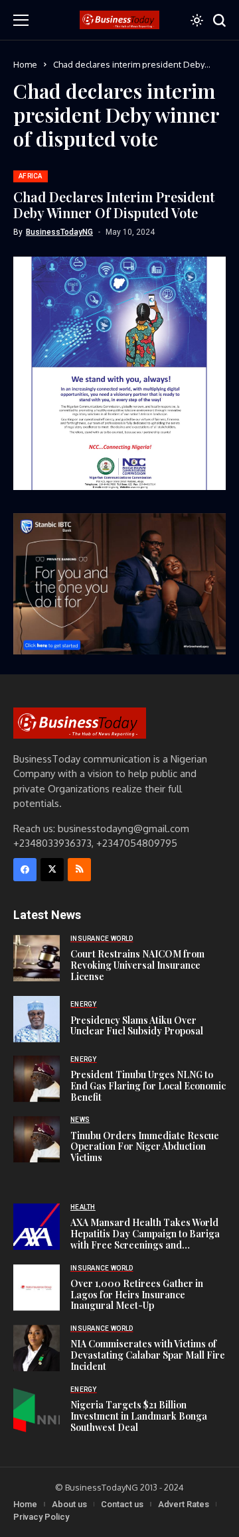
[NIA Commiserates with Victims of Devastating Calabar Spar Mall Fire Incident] (36, 1348)
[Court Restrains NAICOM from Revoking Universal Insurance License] (36, 958)
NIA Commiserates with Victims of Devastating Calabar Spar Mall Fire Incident (147, 1355)
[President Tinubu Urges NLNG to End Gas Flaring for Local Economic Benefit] (36, 1079)
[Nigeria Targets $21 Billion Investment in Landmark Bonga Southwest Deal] (36, 1409)
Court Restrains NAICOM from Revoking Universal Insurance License (137, 965)
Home (25, 64)
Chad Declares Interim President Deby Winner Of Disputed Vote (113, 204)
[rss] (79, 869)
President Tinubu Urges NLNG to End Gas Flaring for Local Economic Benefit (148, 1085)
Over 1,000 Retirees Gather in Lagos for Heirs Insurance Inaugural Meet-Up (136, 1294)
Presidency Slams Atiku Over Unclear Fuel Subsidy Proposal (136, 1026)
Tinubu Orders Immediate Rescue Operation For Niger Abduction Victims (144, 1146)
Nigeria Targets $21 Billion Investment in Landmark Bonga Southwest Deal (138, 1416)
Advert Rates (183, 1504)
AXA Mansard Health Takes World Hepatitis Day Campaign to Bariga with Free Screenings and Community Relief (145, 1239)
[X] (52, 869)
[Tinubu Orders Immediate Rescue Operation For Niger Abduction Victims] (36, 1139)
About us (69, 1504)
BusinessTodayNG (59, 232)
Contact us (122, 1504)
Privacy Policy (41, 1517)
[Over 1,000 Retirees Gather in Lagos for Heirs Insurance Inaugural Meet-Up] (36, 1287)
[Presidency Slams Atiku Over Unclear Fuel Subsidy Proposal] (36, 1019)
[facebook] (25, 869)
